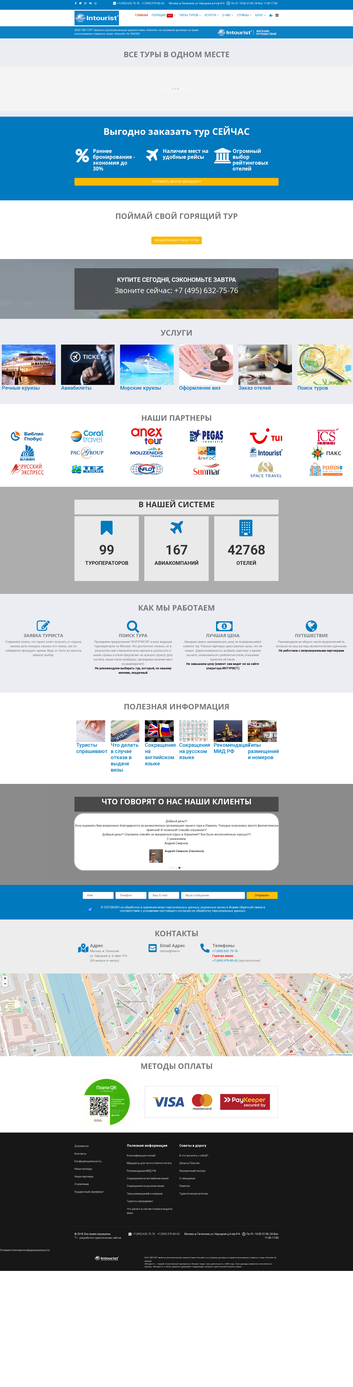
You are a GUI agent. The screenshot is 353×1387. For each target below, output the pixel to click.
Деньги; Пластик (189, 1163)
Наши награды (83, 1168)
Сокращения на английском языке (160, 754)
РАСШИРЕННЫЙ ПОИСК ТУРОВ (176, 240)
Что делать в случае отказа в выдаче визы (124, 757)
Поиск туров (312, 388)
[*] (98, 895)
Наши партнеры (83, 1176)
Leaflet (331, 1054)
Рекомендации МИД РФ (232, 748)
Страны (243, 15)
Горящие (162, 15)
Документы (81, 1146)
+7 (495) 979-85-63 (153, 3)
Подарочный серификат (89, 1191)
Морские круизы (140, 388)
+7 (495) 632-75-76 (128, 3)
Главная (141, 15)
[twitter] (80, 3)
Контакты (80, 1153)
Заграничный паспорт (192, 1170)
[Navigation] (277, 15)
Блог (259, 15)
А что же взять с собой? (193, 1155)
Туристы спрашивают (92, 748)
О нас (226, 15)
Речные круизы (21, 388)
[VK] (90, 3)
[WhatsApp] (96, 3)
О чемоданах (187, 1178)
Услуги (210, 15)
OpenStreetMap (345, 1054)
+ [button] (5, 978)
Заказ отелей (254, 388)
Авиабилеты (76, 388)
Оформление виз (199, 388)
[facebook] (75, 3)
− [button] (5, 984)
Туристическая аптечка (193, 1193)
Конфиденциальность (88, 1161)
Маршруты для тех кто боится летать (149, 1163)
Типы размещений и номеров (263, 751)
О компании (81, 1184)
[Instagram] (85, 3)
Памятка (184, 1185)
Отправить (262, 895)
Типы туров (188, 15)
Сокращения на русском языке (194, 751)
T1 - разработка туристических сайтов (97, 1237)
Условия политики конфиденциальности (25, 1250)
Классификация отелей (141, 1155)
